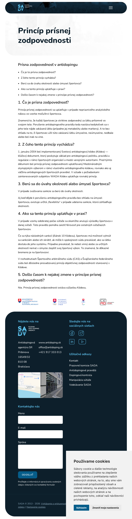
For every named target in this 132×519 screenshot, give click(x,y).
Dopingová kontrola (80, 375)
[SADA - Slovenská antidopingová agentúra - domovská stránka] (25, 7)
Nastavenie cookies (36, 507)
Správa (22, 442)
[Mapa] (29, 385)
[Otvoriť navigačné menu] (111, 7)
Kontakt (73, 360)
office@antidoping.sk (51, 347)
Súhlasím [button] (81, 507)
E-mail (22, 427)
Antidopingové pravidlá (82, 370)
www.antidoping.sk (50, 342)
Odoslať (27, 474)
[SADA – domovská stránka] (28, 331)
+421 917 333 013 (50, 352)
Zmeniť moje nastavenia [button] (105, 507)
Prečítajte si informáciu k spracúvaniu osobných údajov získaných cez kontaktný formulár (39, 483)
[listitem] (73, 333)
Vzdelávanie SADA (80, 385)
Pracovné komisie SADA (83, 365)
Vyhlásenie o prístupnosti (54, 503)
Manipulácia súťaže (80, 380)
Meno (21, 413)
